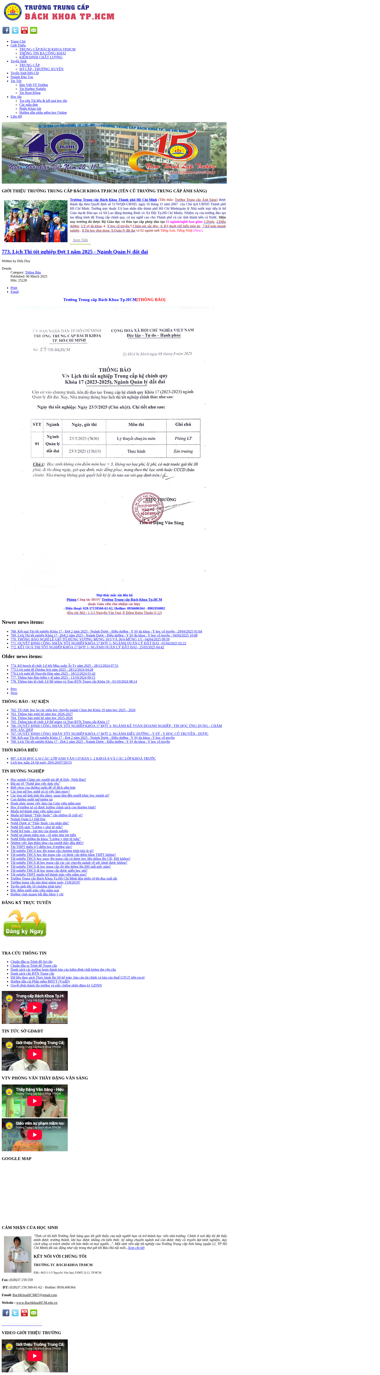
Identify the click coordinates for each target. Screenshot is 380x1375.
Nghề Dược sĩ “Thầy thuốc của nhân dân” (40, 823)
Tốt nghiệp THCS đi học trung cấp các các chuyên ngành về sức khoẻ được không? (69, 862)
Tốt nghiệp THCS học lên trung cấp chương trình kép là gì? (52, 851)
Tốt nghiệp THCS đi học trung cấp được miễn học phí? (49, 870)
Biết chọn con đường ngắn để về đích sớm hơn (43, 787)
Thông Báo (33, 272)
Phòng (72, 599)
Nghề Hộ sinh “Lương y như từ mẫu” (37, 827)
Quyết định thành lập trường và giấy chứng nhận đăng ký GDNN (56, 985)
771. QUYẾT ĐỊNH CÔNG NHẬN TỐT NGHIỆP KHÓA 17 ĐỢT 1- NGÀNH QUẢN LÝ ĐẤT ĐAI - (98, 643)
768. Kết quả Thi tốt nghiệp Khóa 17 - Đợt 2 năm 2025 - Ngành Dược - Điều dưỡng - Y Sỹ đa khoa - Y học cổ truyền (93, 738)
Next (14, 693)
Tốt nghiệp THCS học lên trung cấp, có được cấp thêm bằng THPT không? (63, 855)
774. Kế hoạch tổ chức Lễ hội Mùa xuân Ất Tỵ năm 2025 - (65, 666)
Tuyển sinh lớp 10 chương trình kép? (36, 886)
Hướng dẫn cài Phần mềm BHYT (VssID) (40, 981)
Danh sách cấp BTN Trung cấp (32, 973)
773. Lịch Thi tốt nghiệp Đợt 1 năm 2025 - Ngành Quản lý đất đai (75, 251)
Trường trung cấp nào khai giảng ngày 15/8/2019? (45, 882)
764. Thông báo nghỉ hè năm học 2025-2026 (42, 718)
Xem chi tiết (136, 1248)
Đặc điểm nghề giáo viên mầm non (35, 890)
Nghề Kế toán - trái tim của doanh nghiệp (39, 831)
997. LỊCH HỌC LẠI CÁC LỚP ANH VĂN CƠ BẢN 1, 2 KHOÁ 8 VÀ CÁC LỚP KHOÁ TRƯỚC (83, 758)
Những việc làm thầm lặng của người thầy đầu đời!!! (47, 843)
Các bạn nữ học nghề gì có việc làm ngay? (40, 791)
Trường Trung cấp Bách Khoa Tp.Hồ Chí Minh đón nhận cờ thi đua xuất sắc (64, 878)
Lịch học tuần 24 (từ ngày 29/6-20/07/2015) (41, 762)
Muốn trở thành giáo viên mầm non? (36, 811)
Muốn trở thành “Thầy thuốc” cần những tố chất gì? (47, 815)
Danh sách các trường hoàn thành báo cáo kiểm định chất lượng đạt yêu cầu (63, 969)
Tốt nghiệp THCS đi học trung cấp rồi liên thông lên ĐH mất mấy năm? (61, 866)
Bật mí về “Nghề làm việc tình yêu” (35, 783)
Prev (14, 689)
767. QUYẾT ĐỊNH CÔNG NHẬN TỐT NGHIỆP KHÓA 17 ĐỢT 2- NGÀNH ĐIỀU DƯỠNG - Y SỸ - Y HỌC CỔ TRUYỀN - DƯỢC (109, 734)
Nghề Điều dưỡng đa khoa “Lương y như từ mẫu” (46, 839)
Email (15, 292)
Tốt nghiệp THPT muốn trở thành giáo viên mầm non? (49, 874)
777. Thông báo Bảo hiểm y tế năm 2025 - (53, 677)
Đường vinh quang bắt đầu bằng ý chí (37, 894)
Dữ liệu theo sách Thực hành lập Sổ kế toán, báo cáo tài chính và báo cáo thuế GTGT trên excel (77, 977)
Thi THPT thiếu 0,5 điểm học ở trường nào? (41, 847)
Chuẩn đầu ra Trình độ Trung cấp (34, 965)
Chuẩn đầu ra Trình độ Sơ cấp (31, 962)
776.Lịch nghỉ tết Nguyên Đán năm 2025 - (53, 673)
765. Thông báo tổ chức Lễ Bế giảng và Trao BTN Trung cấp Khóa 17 (60, 722)
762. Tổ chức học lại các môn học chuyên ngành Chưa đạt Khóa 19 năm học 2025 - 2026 (73, 710)
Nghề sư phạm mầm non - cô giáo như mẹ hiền (43, 835)
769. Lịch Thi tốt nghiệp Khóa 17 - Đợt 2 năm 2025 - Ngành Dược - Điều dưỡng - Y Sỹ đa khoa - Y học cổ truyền (90, 741)
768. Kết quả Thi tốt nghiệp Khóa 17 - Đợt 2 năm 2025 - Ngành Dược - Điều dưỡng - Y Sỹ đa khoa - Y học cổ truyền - (106, 631)
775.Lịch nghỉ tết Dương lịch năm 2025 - (52, 669)
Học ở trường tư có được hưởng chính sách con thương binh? (53, 807)
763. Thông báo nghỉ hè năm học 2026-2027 (42, 714)
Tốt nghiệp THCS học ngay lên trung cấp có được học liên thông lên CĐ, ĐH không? (70, 859)
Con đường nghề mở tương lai (32, 799)
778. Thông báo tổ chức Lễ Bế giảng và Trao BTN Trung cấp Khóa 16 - (74, 681)
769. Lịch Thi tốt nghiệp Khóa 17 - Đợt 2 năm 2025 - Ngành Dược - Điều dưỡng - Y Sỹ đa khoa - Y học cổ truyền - (104, 635)
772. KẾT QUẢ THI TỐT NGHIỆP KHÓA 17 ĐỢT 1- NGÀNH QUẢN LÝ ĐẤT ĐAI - (87, 647)
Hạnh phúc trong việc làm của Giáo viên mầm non (46, 803)
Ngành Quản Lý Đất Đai (28, 819)
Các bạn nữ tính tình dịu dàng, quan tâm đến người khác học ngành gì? (60, 795)
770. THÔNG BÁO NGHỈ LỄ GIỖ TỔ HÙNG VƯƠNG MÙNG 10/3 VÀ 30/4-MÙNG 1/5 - (90, 639)
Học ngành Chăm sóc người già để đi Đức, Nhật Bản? (48, 779)
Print (14, 288)
